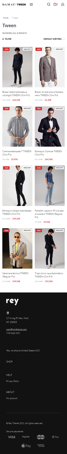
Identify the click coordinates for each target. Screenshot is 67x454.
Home (5, 17)
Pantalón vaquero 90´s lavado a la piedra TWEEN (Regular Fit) (49, 214)
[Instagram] (19, 344)
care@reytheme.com (16, 329)
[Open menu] (31, 4)
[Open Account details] (63, 4)
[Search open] (48, 4)
